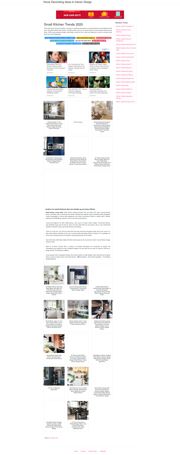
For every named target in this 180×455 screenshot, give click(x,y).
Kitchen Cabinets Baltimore (124, 89)
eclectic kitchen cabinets (104, 38)
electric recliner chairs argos (91, 43)
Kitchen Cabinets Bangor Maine (125, 82)
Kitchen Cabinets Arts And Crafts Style (126, 49)
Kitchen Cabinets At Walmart (124, 75)
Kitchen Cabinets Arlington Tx (125, 26)
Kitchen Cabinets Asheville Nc (125, 57)
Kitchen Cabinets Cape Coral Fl (125, 102)
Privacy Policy (93, 451)
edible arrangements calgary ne (86, 38)
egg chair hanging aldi (99, 41)
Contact (83, 451)
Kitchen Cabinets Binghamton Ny (126, 44)
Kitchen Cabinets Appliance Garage (124, 97)
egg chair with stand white (83, 41)
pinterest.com (54, 438)
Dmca (76, 451)
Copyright (103, 451)
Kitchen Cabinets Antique (123, 92)
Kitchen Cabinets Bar (122, 85)
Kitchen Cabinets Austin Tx (124, 64)
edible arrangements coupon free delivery (69, 43)
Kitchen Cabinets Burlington (124, 71)
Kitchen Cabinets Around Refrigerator (123, 40)
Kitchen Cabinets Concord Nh (125, 53)
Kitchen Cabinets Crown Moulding (123, 31)
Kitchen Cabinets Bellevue (124, 68)
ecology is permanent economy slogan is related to (60, 38)
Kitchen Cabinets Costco (123, 35)
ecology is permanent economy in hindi (62, 41)
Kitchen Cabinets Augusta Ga (125, 78)
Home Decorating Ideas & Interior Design (67, 2)
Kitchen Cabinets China (123, 60)
